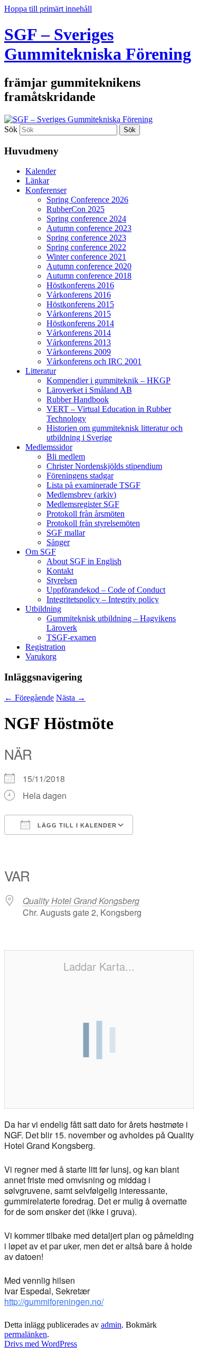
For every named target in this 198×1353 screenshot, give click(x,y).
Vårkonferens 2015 (78, 313)
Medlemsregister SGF (82, 504)
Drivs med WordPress (40, 1343)
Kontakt (59, 570)
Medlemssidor (48, 447)
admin (111, 1324)
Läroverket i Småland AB (89, 389)
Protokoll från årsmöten (85, 513)
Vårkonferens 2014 (78, 332)
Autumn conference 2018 (88, 275)
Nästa (71, 697)
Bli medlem (65, 456)
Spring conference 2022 (86, 247)
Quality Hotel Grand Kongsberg (81, 901)
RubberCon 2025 (75, 209)
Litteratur (40, 370)
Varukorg (40, 656)
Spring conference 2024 (86, 218)
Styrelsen (61, 580)
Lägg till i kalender (76, 825)
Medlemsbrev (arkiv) (81, 494)
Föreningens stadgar (80, 475)
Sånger (58, 542)
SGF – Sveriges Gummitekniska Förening (97, 44)
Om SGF (40, 551)
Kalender (40, 171)
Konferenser (46, 190)
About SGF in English (83, 561)
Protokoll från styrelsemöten (93, 523)
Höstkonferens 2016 (80, 285)
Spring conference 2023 (86, 237)
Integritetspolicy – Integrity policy (102, 599)
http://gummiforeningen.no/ (53, 1301)
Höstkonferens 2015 (80, 304)
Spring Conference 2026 (87, 199)
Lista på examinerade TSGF (93, 485)
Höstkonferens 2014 (80, 323)
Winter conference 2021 (86, 256)
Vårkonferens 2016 (78, 294)
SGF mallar (65, 532)
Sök (10, 129)
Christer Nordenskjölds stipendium (104, 466)
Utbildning (43, 608)
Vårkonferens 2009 (78, 351)
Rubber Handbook (77, 399)
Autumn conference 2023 (88, 228)
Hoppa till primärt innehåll (48, 8)
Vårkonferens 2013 (78, 342)
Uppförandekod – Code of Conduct (105, 589)
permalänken (25, 1334)
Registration (45, 646)
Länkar (37, 180)
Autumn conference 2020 (88, 266)
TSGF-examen (71, 637)
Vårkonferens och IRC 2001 (94, 361)
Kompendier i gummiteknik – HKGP (108, 380)
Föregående (29, 697)
